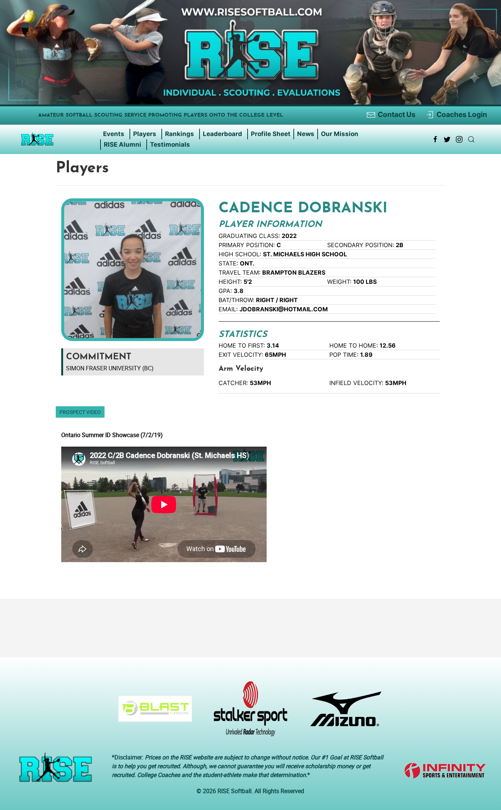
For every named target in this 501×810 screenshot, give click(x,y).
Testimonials (170, 144)
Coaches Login (461, 114)
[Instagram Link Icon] (459, 139)
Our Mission (339, 134)
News (305, 134)
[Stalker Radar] (247, 712)
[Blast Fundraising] (152, 712)
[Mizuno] (343, 712)
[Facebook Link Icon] (435, 139)
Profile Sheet (270, 134)
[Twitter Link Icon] (447, 139)
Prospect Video (80, 411)
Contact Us (397, 114)
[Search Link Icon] (471, 139)
